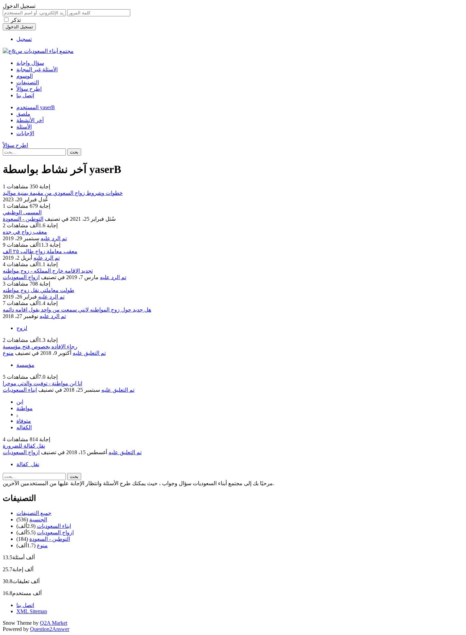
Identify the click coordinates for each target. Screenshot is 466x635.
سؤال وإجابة (30, 63)
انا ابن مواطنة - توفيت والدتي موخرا (42, 383)
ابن (19, 402)
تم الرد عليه (54, 238)
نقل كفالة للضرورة (24, 446)
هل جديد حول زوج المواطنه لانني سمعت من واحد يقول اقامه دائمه (77, 310)
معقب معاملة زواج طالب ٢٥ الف (40, 251)
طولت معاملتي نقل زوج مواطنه (38, 290)
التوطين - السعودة (23, 219)
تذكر (16, 20)
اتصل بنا (25, 605)
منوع (8, 353)
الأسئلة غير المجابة (37, 69)
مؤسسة (25, 365)
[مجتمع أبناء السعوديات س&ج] (38, 51)
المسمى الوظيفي (22, 212)
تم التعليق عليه (89, 353)
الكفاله (24, 427)
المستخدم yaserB (35, 107)
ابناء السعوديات (20, 390)
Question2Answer (49, 629)
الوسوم (24, 76)
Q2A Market (53, 623)
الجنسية (38, 519)
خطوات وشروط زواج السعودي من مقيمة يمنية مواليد (63, 193)
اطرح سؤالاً (29, 89)
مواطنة (24, 408)
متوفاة (23, 421)
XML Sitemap (31, 611)
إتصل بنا (25, 95)
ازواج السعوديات (21, 277)
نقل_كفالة (27, 464)
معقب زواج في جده (25, 232)
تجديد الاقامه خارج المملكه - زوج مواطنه (48, 271)
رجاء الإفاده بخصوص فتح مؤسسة (40, 346)
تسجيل (24, 39)
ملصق (23, 114)
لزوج (21, 328)
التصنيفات (27, 82)
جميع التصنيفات (34, 513)
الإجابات (25, 133)
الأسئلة (24, 127)
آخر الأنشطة (30, 120)
